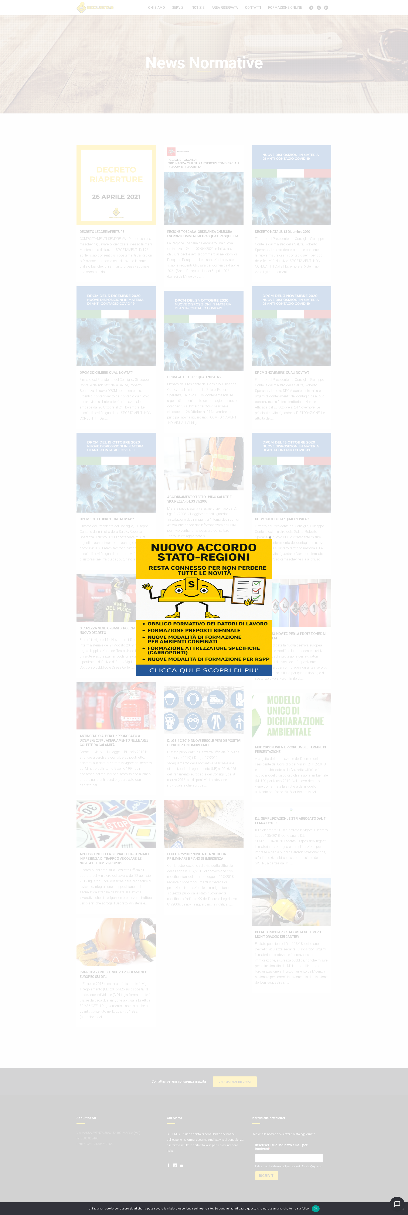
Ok (316, 1208)
